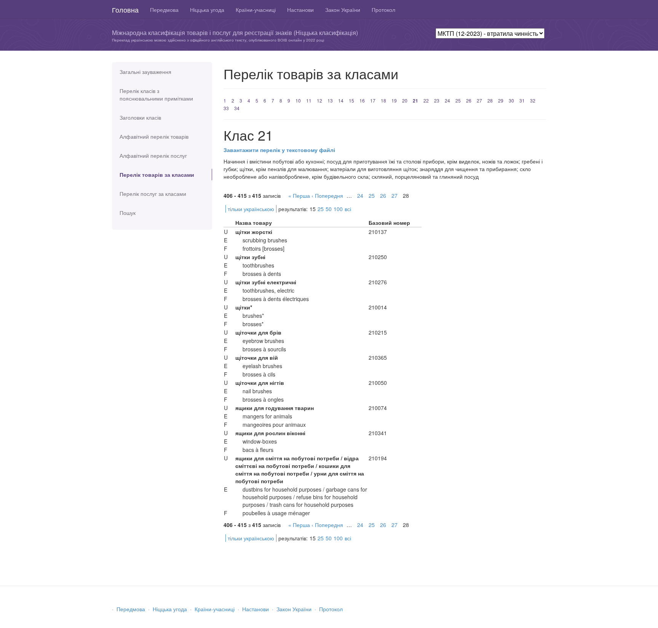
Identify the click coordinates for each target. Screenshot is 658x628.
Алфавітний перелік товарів (154, 136)
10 (298, 100)
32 (532, 100)
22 (426, 100)
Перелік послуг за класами (153, 193)
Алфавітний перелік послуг (153, 155)
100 (338, 209)
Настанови (300, 9)
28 (490, 100)
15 (351, 100)
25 (458, 100)
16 (362, 100)
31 (522, 100)
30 (511, 100)
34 (237, 108)
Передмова (164, 9)
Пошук (128, 212)
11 (308, 100)
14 (340, 100)
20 (404, 100)
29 (500, 100)
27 (479, 100)
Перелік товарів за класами (157, 174)
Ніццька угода (207, 9)
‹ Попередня (327, 195)
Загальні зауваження (145, 71)
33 (226, 108)
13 (330, 100)
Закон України (342, 9)
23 (436, 100)
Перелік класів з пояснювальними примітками (156, 94)
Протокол (383, 9)
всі (348, 209)
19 (394, 100)
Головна (125, 9)
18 (383, 100)
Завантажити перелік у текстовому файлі (279, 150)
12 (319, 100)
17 (372, 100)
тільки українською (251, 209)
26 (468, 100)
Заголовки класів (140, 117)
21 (415, 100)
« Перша (299, 195)
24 (447, 100)
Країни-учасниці (256, 9)
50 (329, 209)
